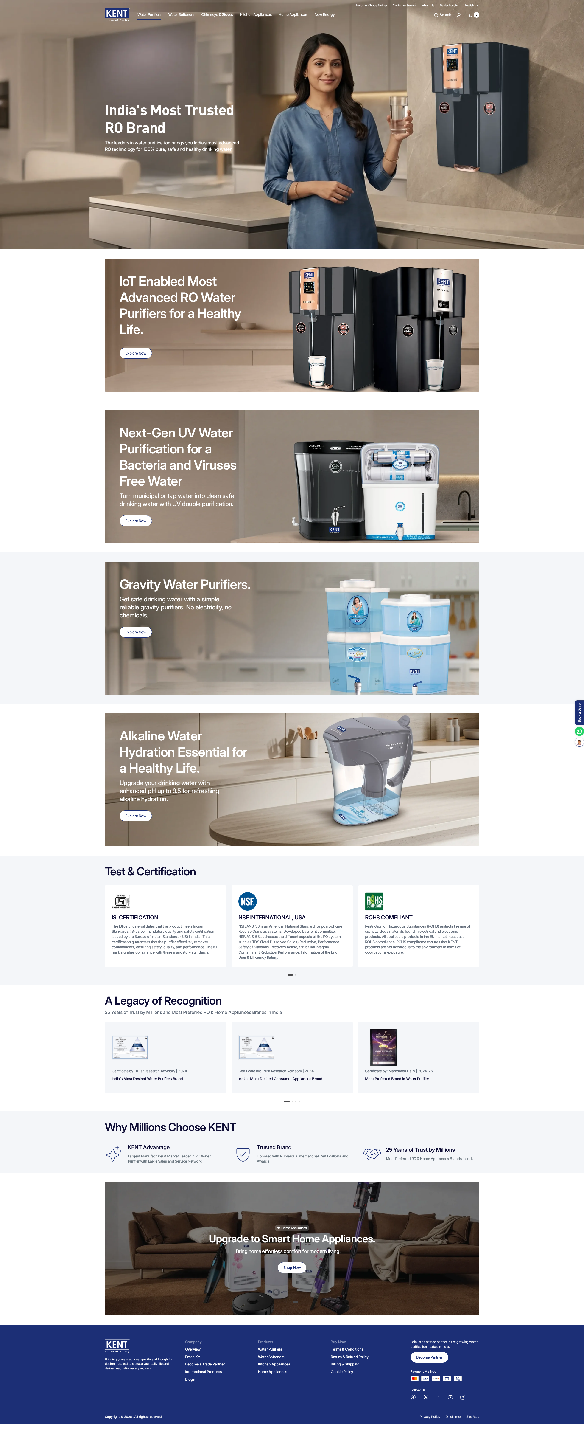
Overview (193, 1349)
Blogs (190, 1379)
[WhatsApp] (579, 731)
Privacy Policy (430, 1417)
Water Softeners (271, 1356)
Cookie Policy (342, 1371)
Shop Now (292, 1267)
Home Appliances (272, 1371)
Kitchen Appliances (274, 1364)
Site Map (472, 1417)
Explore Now (135, 353)
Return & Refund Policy (349, 1356)
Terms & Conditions (347, 1349)
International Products (203, 1371)
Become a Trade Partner (205, 1364)
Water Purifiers (270, 1349)
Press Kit (192, 1356)
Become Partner (429, 1357)
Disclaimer (453, 1417)
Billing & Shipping (345, 1364)
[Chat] (579, 742)
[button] (442, 15)
